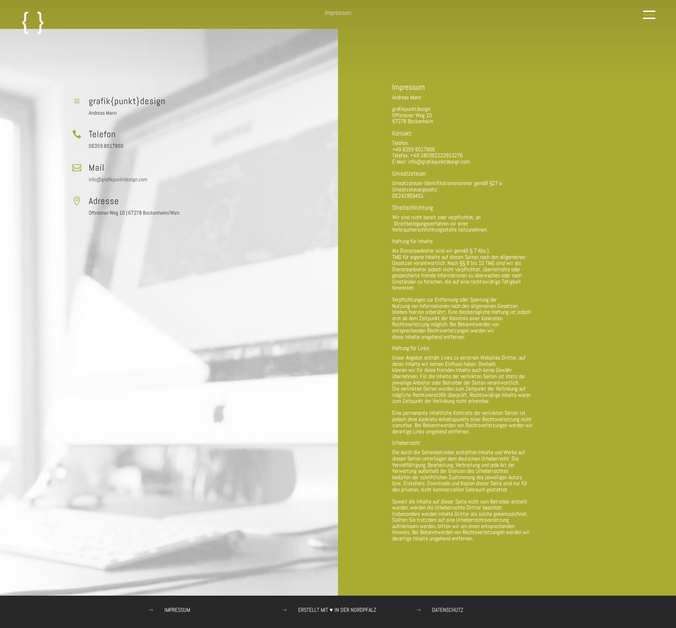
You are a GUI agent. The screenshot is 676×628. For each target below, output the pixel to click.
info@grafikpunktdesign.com (118, 179)
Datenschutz (447, 610)
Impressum (177, 610)
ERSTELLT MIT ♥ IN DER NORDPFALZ (337, 610)
